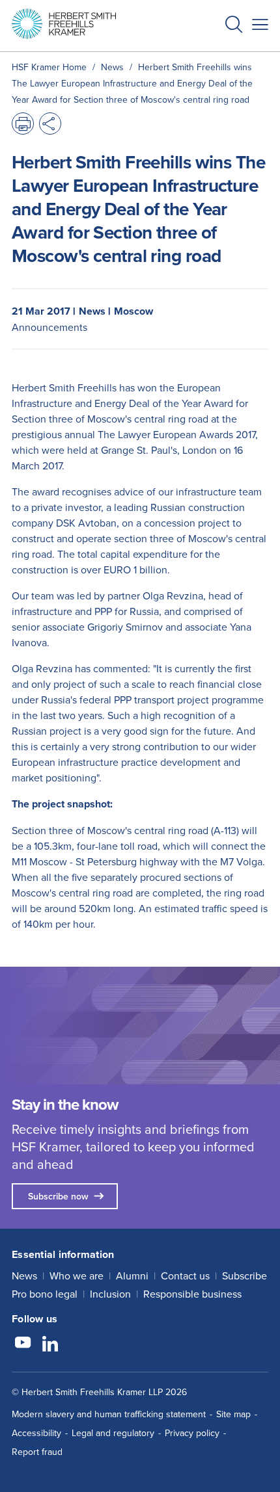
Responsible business (192, 1294)
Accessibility (36, 1432)
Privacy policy (192, 1432)
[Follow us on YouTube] (23, 1344)
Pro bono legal (44, 1294)
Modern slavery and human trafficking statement (109, 1413)
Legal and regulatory (113, 1432)
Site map (233, 1413)
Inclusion (110, 1294)
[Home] (64, 24)
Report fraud (37, 1451)
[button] (233, 25)
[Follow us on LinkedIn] (50, 1344)
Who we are (76, 1275)
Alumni (132, 1275)
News (24, 1275)
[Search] (223, 56)
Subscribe (244, 1275)
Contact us (185, 1275)
